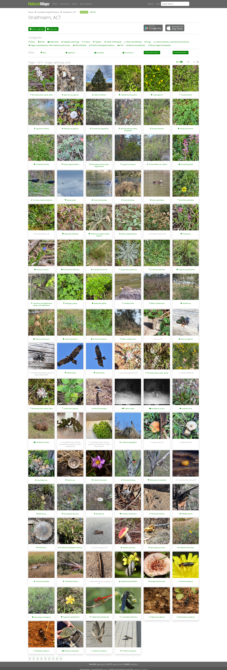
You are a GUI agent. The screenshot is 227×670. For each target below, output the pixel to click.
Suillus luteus (157, 442)
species (93, 12)
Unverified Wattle (185, 373)
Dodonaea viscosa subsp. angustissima (100, 165)
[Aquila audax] (70, 184)
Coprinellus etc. (42, 480)
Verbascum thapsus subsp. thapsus (100, 235)
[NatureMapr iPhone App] (174, 28)
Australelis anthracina (129, 617)
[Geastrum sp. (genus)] (70, 79)
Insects (87, 42)
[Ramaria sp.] (41, 498)
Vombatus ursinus (158, 408)
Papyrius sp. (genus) (158, 617)
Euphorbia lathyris (71, 339)
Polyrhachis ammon (158, 514)
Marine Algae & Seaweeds (160, 45)
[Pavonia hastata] (128, 184)
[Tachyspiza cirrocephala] (157, 464)
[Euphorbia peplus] (99, 288)
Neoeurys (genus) (187, 581)
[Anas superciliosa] (157, 184)
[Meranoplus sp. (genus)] (185, 601)
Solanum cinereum (100, 480)
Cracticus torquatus (129, 651)
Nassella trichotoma (100, 269)
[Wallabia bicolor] (185, 498)
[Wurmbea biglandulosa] (128, 357)
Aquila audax (71, 200)
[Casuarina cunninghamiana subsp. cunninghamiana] (41, 288)
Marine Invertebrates (136, 45)
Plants (32, 42)
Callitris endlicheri (100, 95)
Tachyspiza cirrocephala (158, 480)
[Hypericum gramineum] (70, 601)
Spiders (98, 42)
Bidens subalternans (157, 303)
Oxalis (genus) (158, 95)
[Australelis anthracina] (128, 601)
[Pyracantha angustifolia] (99, 113)
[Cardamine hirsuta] (41, 149)
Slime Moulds (80, 45)
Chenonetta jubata (100, 200)
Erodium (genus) (42, 234)
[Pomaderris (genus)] (157, 218)
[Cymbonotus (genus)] (70, 393)
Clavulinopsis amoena (71, 514)
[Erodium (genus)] (41, 218)
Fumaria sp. (187, 234)
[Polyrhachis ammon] (157, 498)
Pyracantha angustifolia (100, 128)
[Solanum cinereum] (99, 464)
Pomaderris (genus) (157, 234)
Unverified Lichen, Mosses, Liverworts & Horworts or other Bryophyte (70, 444)
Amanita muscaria (128, 548)
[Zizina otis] (157, 323)
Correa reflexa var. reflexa (158, 164)
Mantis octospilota (100, 651)
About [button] (54, 4)
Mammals (54, 42)
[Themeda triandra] (70, 566)
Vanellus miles (129, 303)
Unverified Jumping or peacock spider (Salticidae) (43, 374)
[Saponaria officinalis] (70, 218)
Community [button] (64, 4)
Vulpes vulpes (129, 408)
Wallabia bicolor (187, 514)
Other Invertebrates (134, 42)
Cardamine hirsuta (42, 164)
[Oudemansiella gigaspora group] (70, 532)
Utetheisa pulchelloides (129, 581)
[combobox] (180, 4)
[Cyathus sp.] (70, 464)
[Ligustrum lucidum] (128, 149)
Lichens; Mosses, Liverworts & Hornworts (172, 42)
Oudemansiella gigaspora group (71, 547)
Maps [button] (74, 4)
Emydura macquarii (72, 651)
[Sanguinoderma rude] (157, 566)
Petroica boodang (100, 408)
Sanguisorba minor (186, 128)
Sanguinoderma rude (157, 581)
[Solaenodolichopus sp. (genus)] (99, 566)
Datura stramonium (42, 339)
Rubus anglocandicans (71, 164)
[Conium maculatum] (99, 323)
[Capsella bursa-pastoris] (128, 79)
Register (151, 4)
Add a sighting (37, 29)
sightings (84, 12)
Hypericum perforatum (187, 269)
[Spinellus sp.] (99, 498)
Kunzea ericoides (158, 128)
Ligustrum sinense (42, 128)
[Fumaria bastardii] (185, 149)
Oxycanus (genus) (99, 548)
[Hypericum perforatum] (185, 254)
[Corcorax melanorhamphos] (41, 184)
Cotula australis (186, 95)
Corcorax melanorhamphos (42, 200)
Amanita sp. (42, 547)
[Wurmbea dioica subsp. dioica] (41, 79)
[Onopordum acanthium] (128, 254)
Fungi (148, 42)
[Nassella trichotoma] (99, 254)
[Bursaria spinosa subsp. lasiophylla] (128, 113)
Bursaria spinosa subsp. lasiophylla (129, 129)
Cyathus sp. (71, 480)
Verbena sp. (187, 303)
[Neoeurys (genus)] (185, 566)
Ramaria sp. (42, 514)
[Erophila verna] (185, 393)
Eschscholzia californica (71, 269)
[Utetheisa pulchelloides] (128, 566)
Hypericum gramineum (71, 617)
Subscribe (53, 29)
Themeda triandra (71, 581)
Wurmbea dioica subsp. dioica (42, 95)
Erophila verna (187, 408)
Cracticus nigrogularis (129, 442)
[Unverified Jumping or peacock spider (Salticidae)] (41, 357)
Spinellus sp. (100, 514)
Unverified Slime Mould (186, 480)
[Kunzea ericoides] (157, 113)
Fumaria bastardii (187, 164)
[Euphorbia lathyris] (70, 323)
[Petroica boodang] (99, 393)
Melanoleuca (185, 442)
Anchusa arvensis (42, 269)
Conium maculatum (100, 339)
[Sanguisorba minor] (185, 113)
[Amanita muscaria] (128, 532)
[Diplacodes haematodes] (99, 601)
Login (158, 4)
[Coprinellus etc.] (41, 464)
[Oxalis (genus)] (157, 79)
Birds (42, 42)
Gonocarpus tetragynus (42, 617)
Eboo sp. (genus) (187, 339)
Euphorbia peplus (100, 303)
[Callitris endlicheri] (99, 79)
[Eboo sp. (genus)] (185, 323)
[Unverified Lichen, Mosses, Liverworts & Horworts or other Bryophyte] (70, 427)
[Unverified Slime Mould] (185, 464)
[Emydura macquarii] (70, 635)
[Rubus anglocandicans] (70, 149)
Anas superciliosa (158, 200)
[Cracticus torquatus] (128, 635)
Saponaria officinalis (71, 234)
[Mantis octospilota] (99, 635)
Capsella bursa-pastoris (129, 95)
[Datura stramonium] (41, 323)
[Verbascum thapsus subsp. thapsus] (99, 218)
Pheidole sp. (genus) (42, 651)
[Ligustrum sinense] (41, 113)
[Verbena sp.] (185, 288)
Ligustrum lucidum (129, 164)
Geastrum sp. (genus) (71, 95)
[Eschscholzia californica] (70, 254)
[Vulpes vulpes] (128, 393)
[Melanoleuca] (185, 427)
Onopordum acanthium (128, 270)
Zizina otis (157, 339)
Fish (122, 45)
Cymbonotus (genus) (70, 408)
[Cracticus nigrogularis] (128, 427)
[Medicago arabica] (70, 288)
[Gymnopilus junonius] (157, 532)
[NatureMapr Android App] (153, 28)
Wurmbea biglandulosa (128, 373)
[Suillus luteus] (157, 427)
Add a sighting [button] (85, 4)
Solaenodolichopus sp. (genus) (100, 581)
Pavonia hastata (129, 200)
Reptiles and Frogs (71, 42)
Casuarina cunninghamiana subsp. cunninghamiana (42, 304)
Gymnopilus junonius (157, 548)
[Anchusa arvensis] (41, 254)
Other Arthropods (114, 42)
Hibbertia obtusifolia (186, 548)
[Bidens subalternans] (157, 288)
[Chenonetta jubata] (99, 184)
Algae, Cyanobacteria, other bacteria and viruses (50, 45)
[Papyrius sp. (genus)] (157, 601)
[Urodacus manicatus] (128, 498)
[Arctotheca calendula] (185, 184)
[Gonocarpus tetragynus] (41, 601)
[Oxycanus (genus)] (99, 532)
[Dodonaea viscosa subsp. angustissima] (99, 149)
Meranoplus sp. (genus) (186, 617)
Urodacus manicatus (129, 514)
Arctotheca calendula (186, 200)
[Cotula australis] (185, 79)
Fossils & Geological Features (102, 45)
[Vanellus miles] (128, 288)
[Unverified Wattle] (185, 357)
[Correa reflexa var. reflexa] (157, 149)
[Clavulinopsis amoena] (70, 498)
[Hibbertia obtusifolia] (185, 532)
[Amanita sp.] (41, 532)
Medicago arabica (71, 303)
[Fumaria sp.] (185, 218)
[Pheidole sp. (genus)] (41, 635)
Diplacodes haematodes (100, 617)
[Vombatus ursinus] (157, 393)
